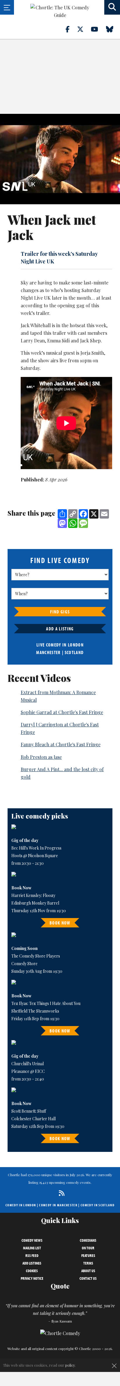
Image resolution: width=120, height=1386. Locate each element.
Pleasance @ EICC (28, 1071)
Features (88, 1255)
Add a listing (60, 629)
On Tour (88, 1248)
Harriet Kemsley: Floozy (33, 895)
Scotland (74, 652)
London (76, 645)
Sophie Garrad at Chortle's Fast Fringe (62, 712)
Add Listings (31, 1263)
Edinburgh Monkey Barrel (35, 903)
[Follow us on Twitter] (83, 29)
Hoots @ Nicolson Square (34, 855)
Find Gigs (60, 612)
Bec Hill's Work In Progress (36, 848)
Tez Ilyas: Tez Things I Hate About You (45, 1003)
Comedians (88, 1240)
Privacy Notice (32, 1278)
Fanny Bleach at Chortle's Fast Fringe (60, 744)
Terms (88, 1263)
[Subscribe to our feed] (60, 1193)
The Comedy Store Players (35, 956)
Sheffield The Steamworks (35, 1011)
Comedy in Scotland (97, 1205)
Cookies (32, 1270)
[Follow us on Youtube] (98, 29)
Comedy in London (21, 1205)
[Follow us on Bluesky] (113, 29)
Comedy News (32, 1240)
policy (70, 1365)
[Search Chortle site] (112, 7)
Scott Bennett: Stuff (28, 1111)
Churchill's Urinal (27, 1063)
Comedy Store (24, 963)
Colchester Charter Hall (33, 1118)
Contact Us (88, 1278)
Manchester (48, 652)
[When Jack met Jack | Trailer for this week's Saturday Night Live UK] (60, 159)
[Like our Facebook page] (71, 29)
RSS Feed (31, 1255)
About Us (88, 1270)
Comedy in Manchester (58, 1205)
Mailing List (32, 1248)
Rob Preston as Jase (41, 757)
